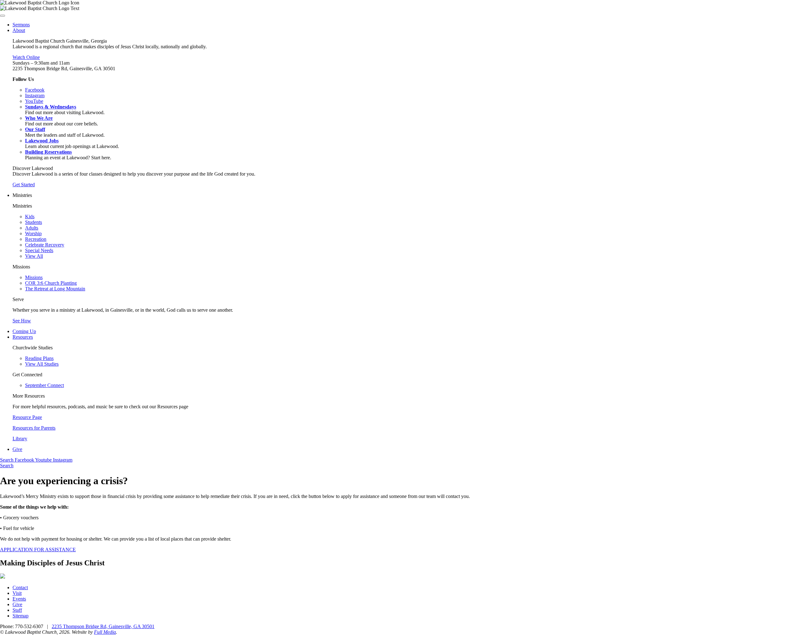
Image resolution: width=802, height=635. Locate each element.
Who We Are (39, 118)
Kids (29, 216)
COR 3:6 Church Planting (51, 283)
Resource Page (27, 417)
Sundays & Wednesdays (50, 106)
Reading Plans (39, 358)
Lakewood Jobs (42, 140)
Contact (20, 587)
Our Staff (35, 129)
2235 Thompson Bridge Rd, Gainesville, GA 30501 (103, 626)
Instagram (62, 460)
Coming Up (24, 331)
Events (19, 598)
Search (7, 460)
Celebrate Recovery (44, 244)
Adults (31, 227)
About (19, 30)
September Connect (44, 385)
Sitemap (21, 615)
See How (22, 320)
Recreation (35, 239)
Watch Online (26, 57)
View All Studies (42, 364)
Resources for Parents (34, 428)
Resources (23, 337)
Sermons (21, 24)
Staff (17, 610)
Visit (17, 593)
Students (33, 222)
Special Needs (39, 250)
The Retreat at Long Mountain (55, 288)
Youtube (44, 460)
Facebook (25, 460)
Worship (33, 233)
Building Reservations (48, 152)
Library (20, 438)
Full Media (105, 632)
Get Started (24, 184)
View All (34, 256)
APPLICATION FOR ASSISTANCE (38, 549)
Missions (34, 277)
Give (17, 449)
